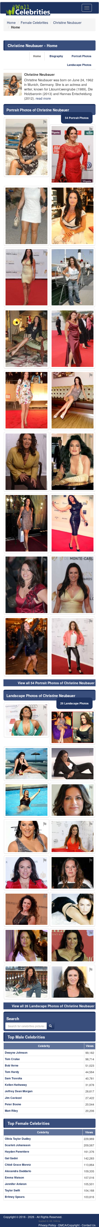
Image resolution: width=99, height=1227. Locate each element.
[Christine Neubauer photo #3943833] (72, 727)
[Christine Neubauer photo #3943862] (26, 462)
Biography (56, 56)
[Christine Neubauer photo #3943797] (26, 909)
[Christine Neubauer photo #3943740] (26, 277)
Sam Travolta (13, 1078)
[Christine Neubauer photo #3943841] (72, 945)
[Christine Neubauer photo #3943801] (72, 585)
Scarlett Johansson (17, 1145)
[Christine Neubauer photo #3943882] (72, 909)
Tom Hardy (12, 1072)
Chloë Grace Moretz (18, 1164)
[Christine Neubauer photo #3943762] (26, 646)
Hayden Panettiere (17, 1151)
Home (37, 56)
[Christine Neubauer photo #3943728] (72, 216)
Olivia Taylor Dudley (18, 1139)
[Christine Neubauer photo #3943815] (72, 763)
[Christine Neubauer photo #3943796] (26, 147)
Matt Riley (11, 1111)
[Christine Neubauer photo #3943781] (26, 763)
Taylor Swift (12, 1190)
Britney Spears (15, 1197)
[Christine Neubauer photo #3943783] (72, 400)
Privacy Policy (47, 1225)
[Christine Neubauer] (12, 84)
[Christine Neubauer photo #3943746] (26, 339)
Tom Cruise (12, 1059)
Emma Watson (14, 1177)
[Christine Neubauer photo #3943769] (72, 154)
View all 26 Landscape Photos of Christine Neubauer (53, 1006)
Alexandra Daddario (18, 1171)
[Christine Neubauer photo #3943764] (26, 982)
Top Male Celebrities (26, 1037)
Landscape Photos (79, 65)
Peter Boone (13, 1104)
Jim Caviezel (13, 1098)
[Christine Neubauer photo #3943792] (72, 836)
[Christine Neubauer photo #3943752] (72, 523)
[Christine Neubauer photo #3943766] (72, 462)
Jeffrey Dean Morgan (18, 1091)
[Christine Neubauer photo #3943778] (72, 646)
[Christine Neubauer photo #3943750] (26, 400)
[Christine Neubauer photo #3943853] (26, 523)
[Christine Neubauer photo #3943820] (26, 720)
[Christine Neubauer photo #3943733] (72, 873)
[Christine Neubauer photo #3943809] (26, 800)
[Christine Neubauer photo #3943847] (26, 873)
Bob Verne (11, 1065)
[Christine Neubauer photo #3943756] (72, 800)
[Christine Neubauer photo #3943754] (72, 982)
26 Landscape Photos (74, 703)
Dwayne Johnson (16, 1052)
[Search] (50, 1025)
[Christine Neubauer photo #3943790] (26, 836)
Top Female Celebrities (29, 1123)
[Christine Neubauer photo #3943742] (26, 585)
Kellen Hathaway (16, 1085)
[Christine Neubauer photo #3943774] (26, 945)
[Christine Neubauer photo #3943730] (72, 339)
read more (43, 98)
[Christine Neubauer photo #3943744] (26, 216)
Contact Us (89, 1225)
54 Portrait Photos (77, 118)
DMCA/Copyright (68, 1225)
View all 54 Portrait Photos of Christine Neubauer (56, 683)
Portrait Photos (81, 56)
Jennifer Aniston (15, 1184)
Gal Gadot (11, 1158)
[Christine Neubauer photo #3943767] (72, 277)
